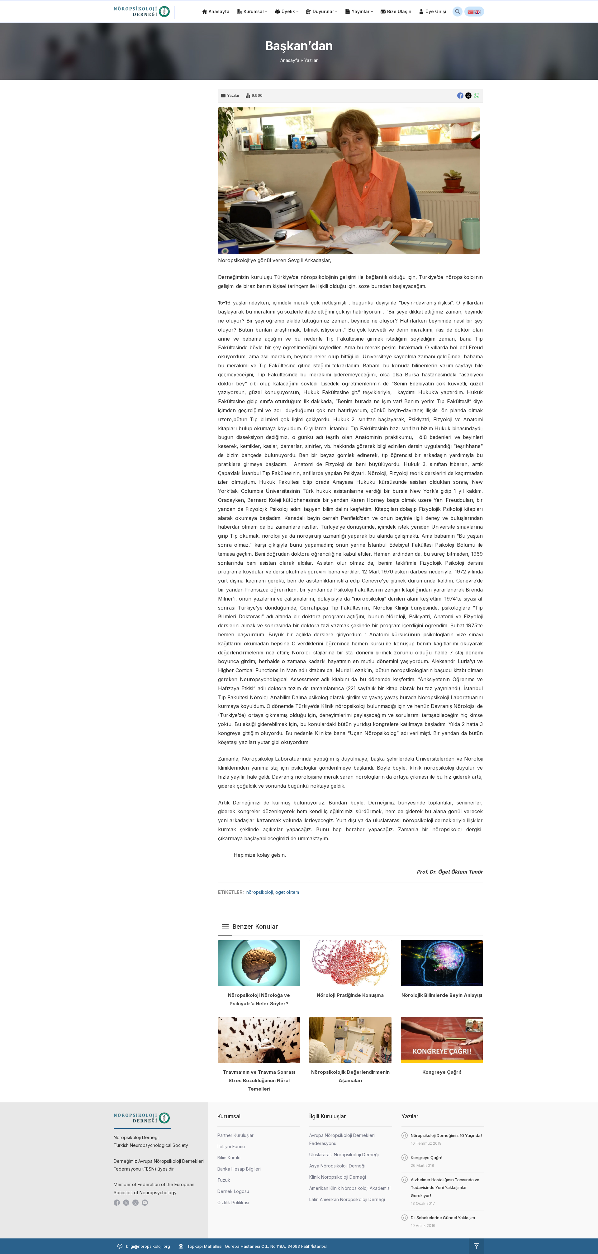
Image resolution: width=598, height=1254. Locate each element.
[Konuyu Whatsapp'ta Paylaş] (476, 95)
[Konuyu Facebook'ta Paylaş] (460, 95)
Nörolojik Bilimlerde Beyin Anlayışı (441, 995)
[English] (477, 11)
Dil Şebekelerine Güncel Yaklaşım (443, 1217)
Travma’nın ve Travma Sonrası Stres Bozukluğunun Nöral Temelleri (259, 1080)
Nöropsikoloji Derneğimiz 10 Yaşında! (446, 1135)
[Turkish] (470, 11)
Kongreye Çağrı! (441, 1072)
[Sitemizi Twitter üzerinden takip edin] (126, 1203)
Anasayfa (289, 60)
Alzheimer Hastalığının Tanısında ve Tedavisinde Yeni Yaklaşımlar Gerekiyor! (445, 1187)
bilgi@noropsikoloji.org (148, 1246)
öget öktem (287, 892)
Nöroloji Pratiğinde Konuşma (350, 995)
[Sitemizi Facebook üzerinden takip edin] (117, 1203)
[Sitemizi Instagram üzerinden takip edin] (135, 1203)
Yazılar (311, 60)
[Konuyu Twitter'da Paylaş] (468, 95)
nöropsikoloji (259, 892)
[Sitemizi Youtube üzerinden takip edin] (145, 1203)
